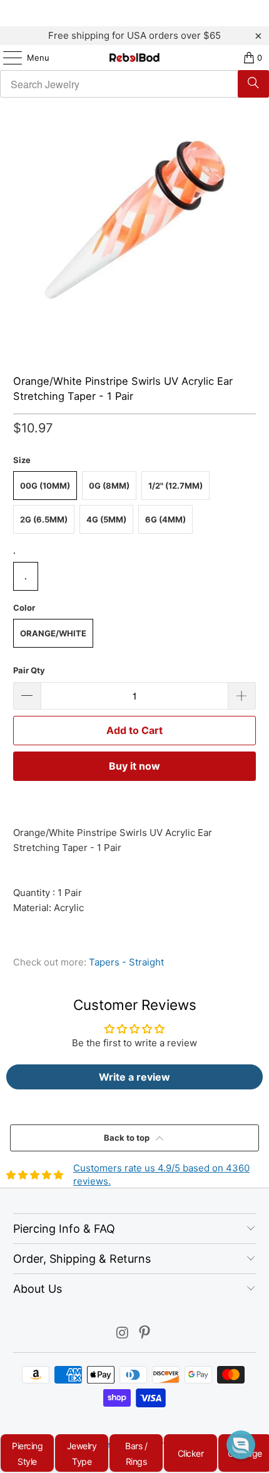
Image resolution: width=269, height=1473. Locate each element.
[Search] (253, 84)
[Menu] (6, 57)
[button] (240, 1444)
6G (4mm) (165, 519)
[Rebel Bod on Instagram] (122, 1333)
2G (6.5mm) (44, 519)
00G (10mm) (45, 486)
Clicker (191, 1453)
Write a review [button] (134, 1077)
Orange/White (53, 633)
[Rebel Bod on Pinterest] (145, 1333)
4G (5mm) (106, 519)
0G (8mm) (109, 486)
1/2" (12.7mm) (175, 486)
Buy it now (134, 766)
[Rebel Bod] (135, 57)
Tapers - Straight (126, 962)
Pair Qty (29, 670)
